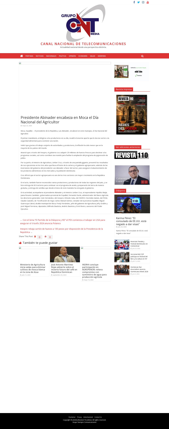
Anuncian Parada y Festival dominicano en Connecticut (139, 243)
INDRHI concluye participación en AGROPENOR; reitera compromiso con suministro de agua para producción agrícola (94, 270)
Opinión (72, 56)
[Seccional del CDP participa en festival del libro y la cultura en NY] (121, 253)
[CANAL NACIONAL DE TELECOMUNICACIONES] (21, 56)
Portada (29, 56)
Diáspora (102, 56)
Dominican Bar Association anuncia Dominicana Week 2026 (139, 269)
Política (62, 56)
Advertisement (88, 417)
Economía (83, 56)
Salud (92, 56)
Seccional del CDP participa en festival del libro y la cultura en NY (139, 256)
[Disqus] (65, 315)
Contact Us (98, 417)
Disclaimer (72, 417)
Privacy (79, 417)
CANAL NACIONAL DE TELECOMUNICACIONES (83, 43)
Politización (123, 178)
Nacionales (51, 56)
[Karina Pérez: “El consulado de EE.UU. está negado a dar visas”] (132, 196)
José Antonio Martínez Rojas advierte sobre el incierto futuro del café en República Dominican (64, 268)
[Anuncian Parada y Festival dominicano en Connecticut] (121, 240)
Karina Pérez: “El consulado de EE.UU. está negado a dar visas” (131, 221)
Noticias (39, 56)
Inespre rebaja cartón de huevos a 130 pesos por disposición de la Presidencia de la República (61, 230)
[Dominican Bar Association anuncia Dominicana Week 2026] (121, 266)
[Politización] (132, 166)
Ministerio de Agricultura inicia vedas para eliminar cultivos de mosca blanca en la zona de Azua (32, 268)
